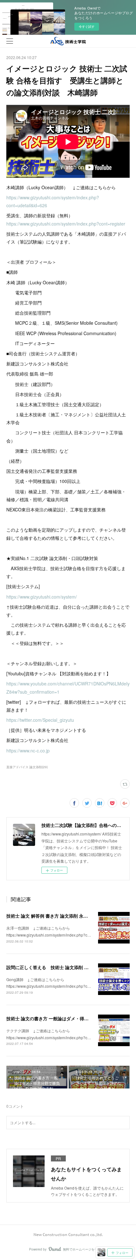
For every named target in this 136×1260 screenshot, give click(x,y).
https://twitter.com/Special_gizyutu (40, 720)
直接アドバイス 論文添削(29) (27, 767)
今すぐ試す (87, 26)
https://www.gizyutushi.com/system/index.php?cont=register (65, 223)
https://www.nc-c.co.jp (28, 750)
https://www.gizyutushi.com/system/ (41, 597)
